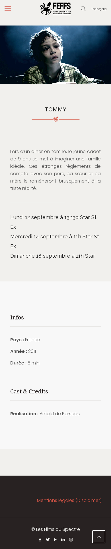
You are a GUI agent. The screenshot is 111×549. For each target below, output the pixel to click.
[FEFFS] (55, 8)
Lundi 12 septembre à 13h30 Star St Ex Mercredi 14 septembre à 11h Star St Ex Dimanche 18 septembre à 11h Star (54, 236)
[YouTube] (56, 539)
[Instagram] (71, 539)
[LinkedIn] (63, 539)
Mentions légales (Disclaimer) (69, 500)
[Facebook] (40, 539)
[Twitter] (48, 539)
